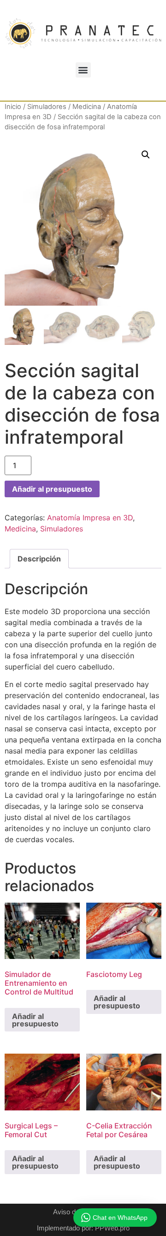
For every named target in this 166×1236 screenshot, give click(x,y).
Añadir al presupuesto (52, 489)
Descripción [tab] (39, 558)
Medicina (86, 106)
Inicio (13, 106)
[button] (83, 70)
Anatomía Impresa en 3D (90, 517)
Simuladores (46, 106)
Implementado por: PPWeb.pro (83, 1228)
